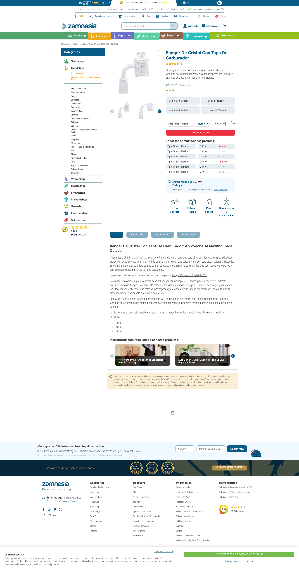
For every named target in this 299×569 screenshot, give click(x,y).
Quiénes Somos (139, 506)
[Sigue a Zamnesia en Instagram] (49, 509)
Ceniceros (75, 107)
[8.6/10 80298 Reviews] (81, 227)
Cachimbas (76, 103)
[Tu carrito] (227, 26)
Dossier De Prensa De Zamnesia (146, 516)
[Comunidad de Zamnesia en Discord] (54, 515)
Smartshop (78, 192)
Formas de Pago (183, 497)
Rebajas (93, 530)
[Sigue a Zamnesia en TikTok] (43, 515)
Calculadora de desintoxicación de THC (85, 78)
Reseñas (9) (137, 234)
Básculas (75, 100)
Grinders (74, 126)
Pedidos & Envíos (183, 502)
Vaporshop (78, 179)
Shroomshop (79, 199)
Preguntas (162, 234)
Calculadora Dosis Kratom (230, 497)
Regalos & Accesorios (80, 165)
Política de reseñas (184, 521)
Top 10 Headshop (78, 73)
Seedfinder (137, 487)
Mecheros (75, 143)
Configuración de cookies (239, 561)
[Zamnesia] (88, 26)
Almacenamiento (78, 88)
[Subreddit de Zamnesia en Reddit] (49, 515)
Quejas (179, 530)
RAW (73, 161)
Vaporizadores (96, 497)
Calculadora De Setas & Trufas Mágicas (235, 492)
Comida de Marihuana (80, 118)
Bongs (73, 96)
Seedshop (77, 61)
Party (73, 150)
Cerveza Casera (78, 111)
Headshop (77, 68)
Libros (73, 135)
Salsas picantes (77, 169)
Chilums (74, 114)
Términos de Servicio (106, 455)
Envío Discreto (139, 530)
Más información (220, 189)
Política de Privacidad (86, 455)
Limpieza (75, 139)
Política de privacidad (163, 551)
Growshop (77, 206)
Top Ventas (137, 502)
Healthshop (78, 186)
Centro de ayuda (183, 487)
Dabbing (74, 122)
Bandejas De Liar (78, 92)
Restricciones (188, 234)
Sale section (78, 220)
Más (116, 234)
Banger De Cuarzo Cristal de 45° (189, 275)
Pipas (73, 154)
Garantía (179, 526)
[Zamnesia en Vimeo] (54, 509)
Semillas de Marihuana (99, 487)
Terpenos (75, 173)
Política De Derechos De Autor (188, 535)
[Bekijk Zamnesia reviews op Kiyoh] (65, 229)
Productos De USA (79, 158)
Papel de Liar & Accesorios (82, 147)
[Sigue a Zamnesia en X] (60, 509)
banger (163, 257)
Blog (135, 492)
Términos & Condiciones (186, 506)
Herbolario (94, 502)
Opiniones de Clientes (142, 511)
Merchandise (79, 213)
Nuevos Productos (141, 497)
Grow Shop (94, 516)
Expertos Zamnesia (141, 526)
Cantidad (217, 123)
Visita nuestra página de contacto (60, 501)
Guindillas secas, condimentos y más (84, 130)
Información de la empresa (187, 492)
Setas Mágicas (96, 511)
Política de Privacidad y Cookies (189, 511)
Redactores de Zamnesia (143, 521)
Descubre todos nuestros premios (229, 468)
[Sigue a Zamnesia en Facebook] (43, 509)
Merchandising (96, 521)
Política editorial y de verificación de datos (193, 540)
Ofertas (93, 526)
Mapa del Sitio (139, 535)
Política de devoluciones (186, 516)
